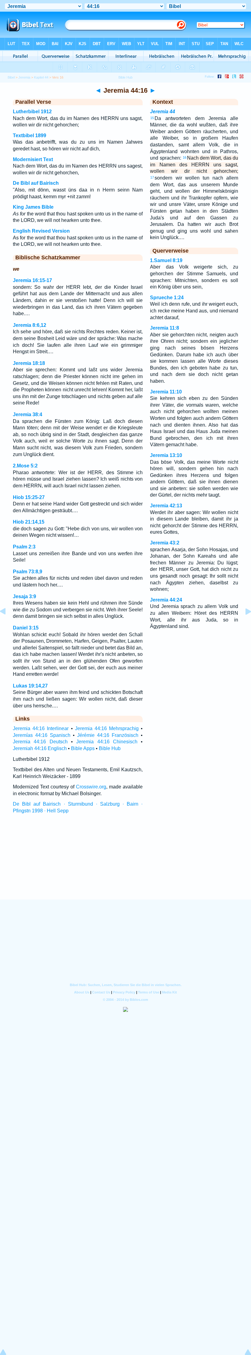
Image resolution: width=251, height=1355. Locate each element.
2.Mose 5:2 (25, 465)
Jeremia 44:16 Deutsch (40, 741)
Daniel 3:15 (26, 627)
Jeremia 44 (162, 111)
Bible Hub (110, 748)
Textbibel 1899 (29, 135)
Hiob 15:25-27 (29, 497)
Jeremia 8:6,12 (29, 325)
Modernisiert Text (33, 159)
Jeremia (24, 77)
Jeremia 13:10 (166, 455)
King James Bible (33, 207)
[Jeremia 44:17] (243, 625)
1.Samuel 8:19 (166, 260)
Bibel (11, 77)
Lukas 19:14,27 (30, 685)
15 (152, 118)
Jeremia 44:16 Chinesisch (106, 741)
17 (152, 177)
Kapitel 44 (41, 77)
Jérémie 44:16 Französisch (107, 735)
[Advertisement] (125, 862)
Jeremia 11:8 (164, 328)
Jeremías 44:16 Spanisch (41, 735)
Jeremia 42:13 (166, 505)
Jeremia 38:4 (27, 414)
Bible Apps (83, 748)
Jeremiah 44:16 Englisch (40, 748)
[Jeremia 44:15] (7, 625)
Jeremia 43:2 (164, 542)
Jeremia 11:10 (166, 391)
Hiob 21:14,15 (28, 522)
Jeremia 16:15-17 (32, 280)
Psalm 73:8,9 (27, 571)
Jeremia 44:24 (166, 599)
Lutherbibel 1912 (32, 111)
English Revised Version (41, 231)
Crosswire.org (91, 786)
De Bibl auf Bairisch (36, 183)
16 (184, 157)
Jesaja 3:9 (24, 596)
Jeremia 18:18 (29, 363)
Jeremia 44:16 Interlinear (41, 728)
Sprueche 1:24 (167, 297)
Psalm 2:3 (24, 546)
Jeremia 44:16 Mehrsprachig (107, 728)
